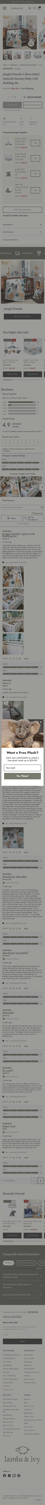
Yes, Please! (22, 776)
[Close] (41, 722)
